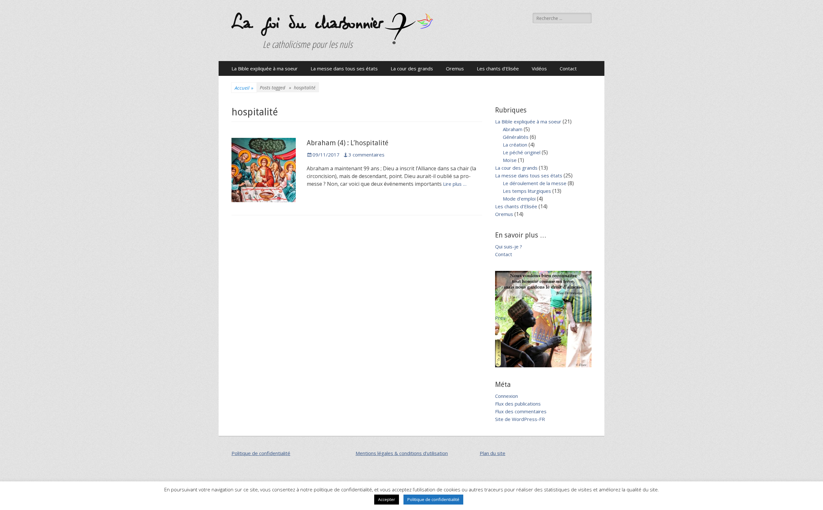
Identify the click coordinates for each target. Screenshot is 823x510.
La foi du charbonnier (306, 23)
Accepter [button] (386, 499)
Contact (568, 68)
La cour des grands (412, 68)
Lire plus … (454, 184)
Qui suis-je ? (508, 246)
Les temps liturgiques (527, 191)
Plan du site (492, 453)
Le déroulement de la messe (534, 183)
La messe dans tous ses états (344, 68)
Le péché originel (521, 152)
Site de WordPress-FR (520, 419)
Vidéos (539, 68)
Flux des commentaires (521, 411)
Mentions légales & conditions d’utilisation (402, 453)
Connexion (506, 396)
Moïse (510, 160)
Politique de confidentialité (260, 453)
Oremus (455, 68)
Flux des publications (518, 403)
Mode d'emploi (519, 198)
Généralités (516, 137)
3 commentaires (366, 154)
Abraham (512, 129)
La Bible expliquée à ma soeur (264, 68)
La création (515, 144)
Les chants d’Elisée (498, 68)
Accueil (244, 88)
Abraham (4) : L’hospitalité (347, 143)
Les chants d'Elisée (516, 206)
